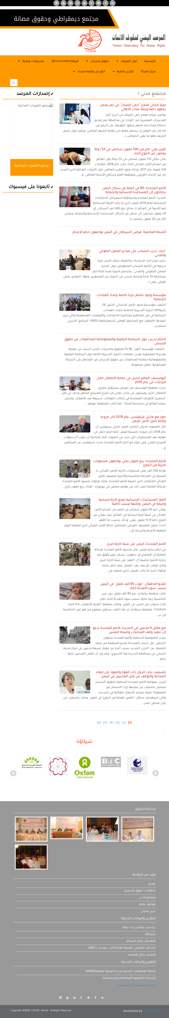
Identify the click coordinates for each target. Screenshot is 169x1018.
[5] (105, 723)
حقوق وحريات (99, 61)
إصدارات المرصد (33, 94)
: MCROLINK (151, 1011)
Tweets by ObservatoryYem (137, 986)
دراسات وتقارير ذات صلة (139, 927)
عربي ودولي (148, 911)
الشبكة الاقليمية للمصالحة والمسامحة (129, 978)
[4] (111, 723)
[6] (99, 723)
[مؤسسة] (84, 768)
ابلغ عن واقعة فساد (90, 72)
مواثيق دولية (147, 904)
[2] (124, 723)
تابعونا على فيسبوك (30, 187)
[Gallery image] (31, 829)
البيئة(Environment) (65, 61)
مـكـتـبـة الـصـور (145, 809)
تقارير (152, 884)
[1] (130, 723)
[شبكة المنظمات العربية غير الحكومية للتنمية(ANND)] (58, 766)
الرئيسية (150, 61)
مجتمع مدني (147, 897)
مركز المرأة (148, 72)
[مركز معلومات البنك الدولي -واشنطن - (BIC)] (111, 762)
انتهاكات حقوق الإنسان (140, 891)
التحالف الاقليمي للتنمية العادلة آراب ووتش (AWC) (122, 948)
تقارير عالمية (125, 72)
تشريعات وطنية (32, 61)
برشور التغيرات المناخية (31, 166)
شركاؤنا (150, 934)
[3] (118, 723)
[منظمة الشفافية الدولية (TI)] (137, 765)
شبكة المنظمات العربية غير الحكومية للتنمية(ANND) (120, 971)
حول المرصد (128, 61)
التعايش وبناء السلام (141, 941)
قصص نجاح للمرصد (142, 955)
